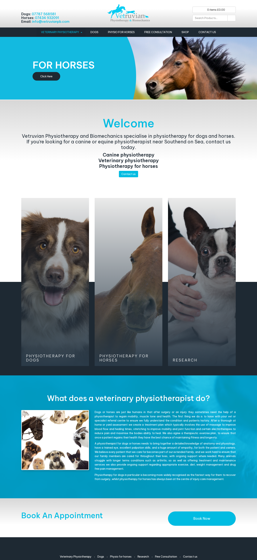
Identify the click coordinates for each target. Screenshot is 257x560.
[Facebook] (25, 6)
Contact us (207, 32)
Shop (185, 32)
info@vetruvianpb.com (50, 21)
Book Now (201, 518)
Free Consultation (158, 32)
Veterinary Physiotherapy (60, 32)
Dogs (94, 32)
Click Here (46, 76)
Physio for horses (121, 32)
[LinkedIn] (35, 6)
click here (55, 282)
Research (143, 556)
